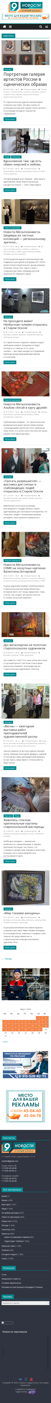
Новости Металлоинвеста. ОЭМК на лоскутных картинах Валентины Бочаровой (25, 568)
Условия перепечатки (11, 1283)
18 (12, 1029)
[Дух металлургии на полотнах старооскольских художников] (26, 613)
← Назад (7, 958)
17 (6, 1029)
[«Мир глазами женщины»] (26, 872)
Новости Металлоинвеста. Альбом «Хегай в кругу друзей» (25, 405)
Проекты (5, 1233)
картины (35, 92)
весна (6, 743)
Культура (8, 69)
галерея (14, 335)
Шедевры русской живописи (15, 254)
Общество (16, 157)
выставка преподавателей (27, 743)
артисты (27, 92)
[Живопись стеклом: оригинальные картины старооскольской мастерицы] (26, 778)
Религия (5, 1250)
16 (46, 1025)
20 (26, 1029)
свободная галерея (11, 337)
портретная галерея (31, 94)
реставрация (8, 417)
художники (29, 655)
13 (26, 1025)
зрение (31, 498)
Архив (4, 1196)
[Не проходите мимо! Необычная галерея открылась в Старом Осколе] (26, 289)
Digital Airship (21, 1391)
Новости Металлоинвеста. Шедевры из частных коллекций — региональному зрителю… (25, 237)
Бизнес (5, 1200)
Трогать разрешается (12, 501)
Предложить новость (11, 1278)
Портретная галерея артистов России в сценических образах (25, 79)
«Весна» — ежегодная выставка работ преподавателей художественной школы (20, 731)
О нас (4, 1274)
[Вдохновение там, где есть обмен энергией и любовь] (26, 129)
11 (12, 1025)
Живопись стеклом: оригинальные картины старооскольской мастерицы (24, 823)
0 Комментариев (30, 89)
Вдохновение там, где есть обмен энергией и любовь (22, 162)
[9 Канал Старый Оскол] (4, 27)
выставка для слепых (19, 498)
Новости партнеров (12, 228)
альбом (44, 412)
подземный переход (34, 335)
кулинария (27, 171)
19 (19, 1029)
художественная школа (26, 746)
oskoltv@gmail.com (10, 1161)
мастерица (22, 581)
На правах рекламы (10, 1213)
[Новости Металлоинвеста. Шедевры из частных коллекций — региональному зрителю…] (26, 200)
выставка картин (14, 249)
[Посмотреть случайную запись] (46, 26)
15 (39, 1025)
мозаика (24, 834)
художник (13, 174)
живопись (26, 249)
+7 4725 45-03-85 (9, 1168)
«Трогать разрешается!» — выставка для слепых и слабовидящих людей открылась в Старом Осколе (23, 486)
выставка (7, 335)
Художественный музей (13, 97)
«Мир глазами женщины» (22, 913)
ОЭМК (18, 251)
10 (6, 1025)
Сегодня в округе (9, 1254)
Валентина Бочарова (12, 578)
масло (13, 746)
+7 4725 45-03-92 (9, 1178)
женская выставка (18, 920)
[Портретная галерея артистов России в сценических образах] (26, 41)
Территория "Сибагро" (14, 1241)
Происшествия (8, 1246)
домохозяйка (9, 171)
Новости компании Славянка (17, 1237)
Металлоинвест (9, 251)
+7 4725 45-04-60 (9, 1181)
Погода (5, 1225)
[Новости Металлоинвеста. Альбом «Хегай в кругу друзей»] (26, 373)
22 (39, 1029)
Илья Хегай (8, 414)
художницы (23, 922)
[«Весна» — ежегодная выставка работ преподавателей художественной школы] (26, 685)
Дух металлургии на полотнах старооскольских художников (25, 646)
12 (19, 1025)
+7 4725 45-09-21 (9, 1170)
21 (32, 1029)
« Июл (5, 1041)
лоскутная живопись (37, 578)
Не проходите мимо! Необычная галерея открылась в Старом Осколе (25, 324)
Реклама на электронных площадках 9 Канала (22, 1287)
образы (19, 94)
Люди (7, 157)
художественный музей (31, 251)
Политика (6, 1229)
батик (44, 741)
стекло (30, 834)
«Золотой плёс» (17, 92)
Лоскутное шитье (10, 581)
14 (32, 1025)
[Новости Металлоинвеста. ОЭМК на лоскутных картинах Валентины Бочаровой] (26, 533)
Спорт (4, 1258)
